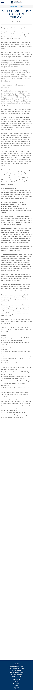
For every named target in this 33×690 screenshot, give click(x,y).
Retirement (16, 681)
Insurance (16, 687)
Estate (16, 685)
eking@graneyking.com (16, 676)
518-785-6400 (18, 666)
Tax (16, 689)
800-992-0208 (19, 668)
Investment (16, 683)
